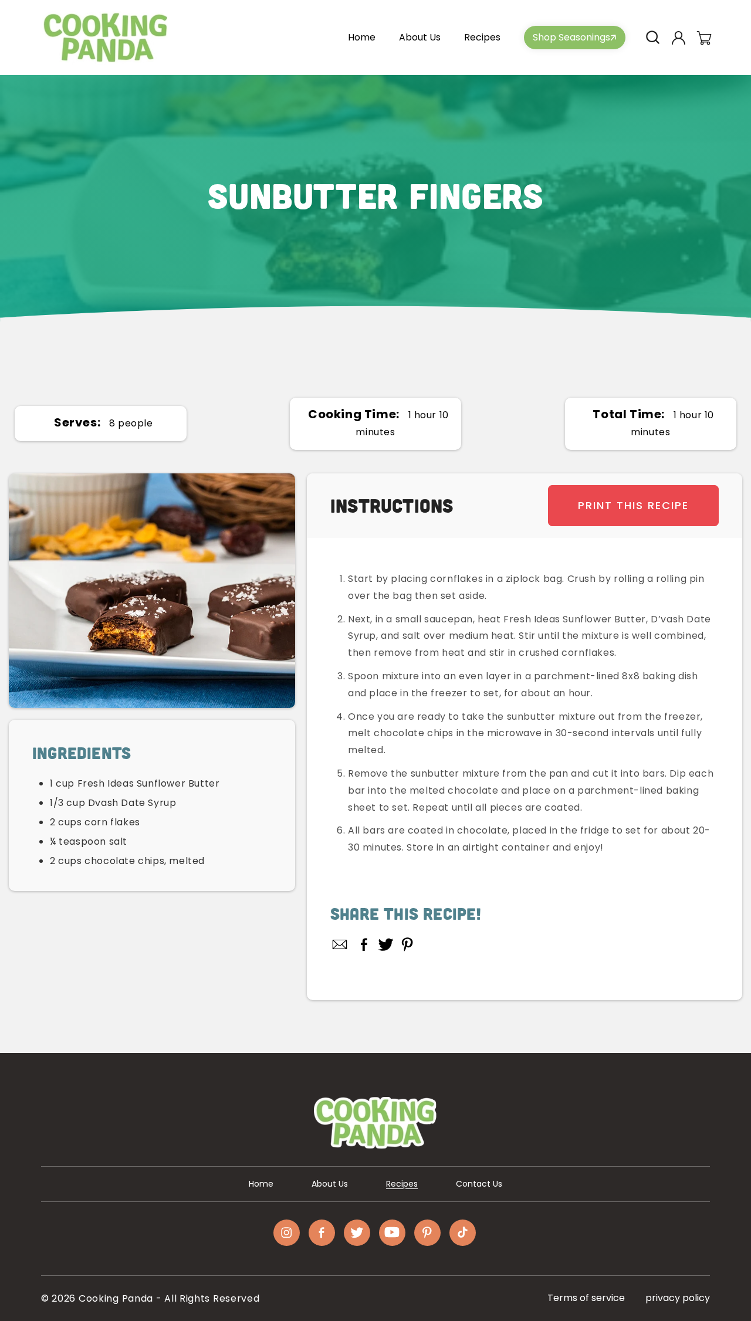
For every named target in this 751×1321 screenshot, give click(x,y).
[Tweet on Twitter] (386, 944)
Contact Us (479, 1184)
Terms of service (586, 1298)
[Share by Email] (340, 944)
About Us (330, 1184)
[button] (652, 37)
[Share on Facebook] (364, 944)
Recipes (402, 1184)
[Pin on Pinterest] (407, 944)
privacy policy (677, 1298)
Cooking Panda (116, 1298)
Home (261, 1184)
